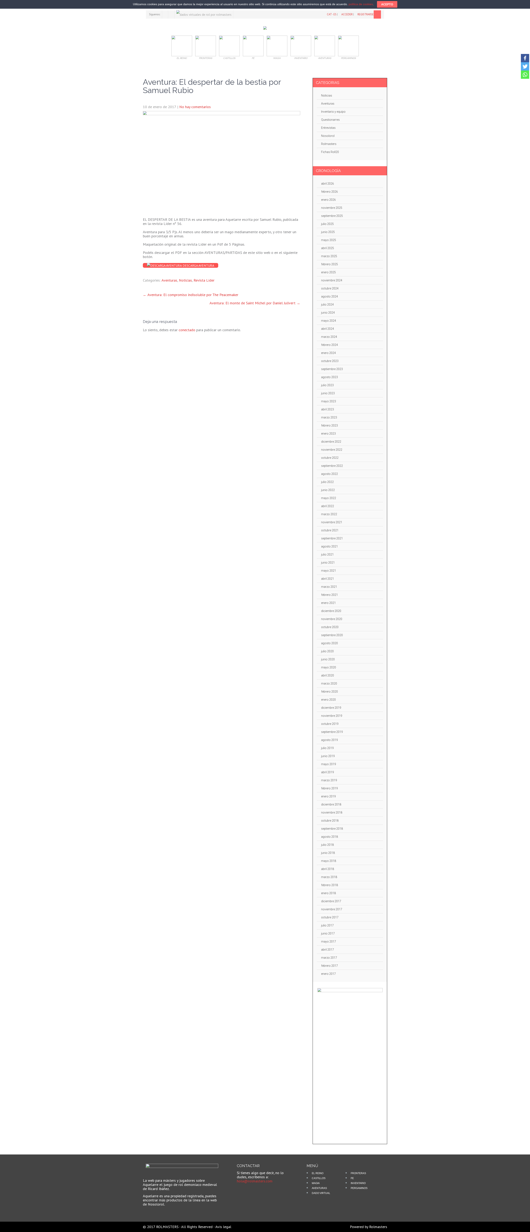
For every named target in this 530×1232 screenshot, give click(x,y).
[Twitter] (525, 66)
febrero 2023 (329, 425)
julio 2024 (327, 304)
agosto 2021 (329, 546)
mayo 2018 (328, 861)
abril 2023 (327, 409)
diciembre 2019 (331, 707)
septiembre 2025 (332, 215)
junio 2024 (328, 312)
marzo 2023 (329, 417)
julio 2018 (327, 844)
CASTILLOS (318, 1178)
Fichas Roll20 (330, 152)
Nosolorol (328, 135)
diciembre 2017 (331, 901)
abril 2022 (327, 506)
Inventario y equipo (333, 111)
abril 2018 (327, 869)
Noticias (185, 280)
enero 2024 (328, 353)
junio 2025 (328, 232)
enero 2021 (328, 603)
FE (352, 1178)
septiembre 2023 (332, 369)
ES (335, 14)
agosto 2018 (329, 836)
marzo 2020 (329, 683)
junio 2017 (328, 933)
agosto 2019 (329, 740)
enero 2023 (328, 433)
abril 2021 (327, 578)
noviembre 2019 (331, 715)
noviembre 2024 (331, 280)
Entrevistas (328, 127)
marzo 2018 (329, 877)
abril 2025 (327, 248)
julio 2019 (327, 748)
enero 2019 (328, 796)
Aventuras (169, 280)
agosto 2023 (329, 377)
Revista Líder (204, 280)
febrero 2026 (329, 191)
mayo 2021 (328, 570)
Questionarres (330, 119)
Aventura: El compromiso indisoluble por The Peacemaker (190, 294)
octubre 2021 (329, 530)
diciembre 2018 (331, 804)
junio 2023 (328, 393)
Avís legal (223, 1226)
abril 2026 (327, 183)
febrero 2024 (329, 345)
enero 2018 (328, 893)
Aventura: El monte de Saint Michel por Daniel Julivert (255, 303)
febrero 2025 (329, 264)
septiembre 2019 (332, 732)
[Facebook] (525, 58)
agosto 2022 (329, 474)
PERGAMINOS (359, 1188)
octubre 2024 (329, 288)
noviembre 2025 (331, 207)
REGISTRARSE (366, 14)
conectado (187, 329)
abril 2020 (327, 675)
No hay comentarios (195, 106)
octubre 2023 (329, 361)
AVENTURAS (319, 1188)
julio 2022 (327, 482)
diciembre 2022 (331, 441)
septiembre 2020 (332, 635)
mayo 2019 (328, 764)
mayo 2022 (328, 498)
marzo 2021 (329, 586)
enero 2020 (328, 699)
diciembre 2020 (331, 611)
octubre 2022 (329, 457)
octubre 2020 (329, 627)
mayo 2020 (328, 667)
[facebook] (165, 14)
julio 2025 (327, 224)
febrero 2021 (329, 594)
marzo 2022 (329, 514)
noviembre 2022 (331, 449)
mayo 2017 (328, 941)
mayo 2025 (328, 240)
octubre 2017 (329, 917)
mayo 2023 (328, 401)
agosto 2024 (329, 296)
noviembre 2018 (331, 812)
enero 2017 (328, 973)
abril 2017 (327, 949)
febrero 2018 (329, 885)
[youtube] (172, 14)
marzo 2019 (329, 780)
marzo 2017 (329, 957)
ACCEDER (347, 14)
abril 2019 (327, 772)
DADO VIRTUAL (321, 1193)
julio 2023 (327, 385)
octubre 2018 (329, 820)
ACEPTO (387, 4)
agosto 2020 (329, 643)
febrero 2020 (329, 691)
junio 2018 (328, 852)
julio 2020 (327, 651)
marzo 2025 (329, 256)
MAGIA (316, 1183)
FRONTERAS (358, 1173)
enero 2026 (328, 199)
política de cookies (361, 4)
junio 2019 (328, 756)
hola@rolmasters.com (254, 1181)
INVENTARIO (358, 1183)
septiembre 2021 (332, 538)
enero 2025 (328, 272)
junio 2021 (328, 562)
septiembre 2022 (332, 465)
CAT (329, 14)
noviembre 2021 (331, 522)
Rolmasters (328, 144)
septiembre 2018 (332, 828)
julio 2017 (327, 925)
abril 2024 (327, 328)
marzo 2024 (329, 336)
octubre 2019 (329, 723)
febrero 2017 (329, 965)
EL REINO (317, 1173)
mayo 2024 (328, 320)
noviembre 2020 (331, 619)
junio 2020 (328, 659)
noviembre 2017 (331, 909)
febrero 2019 (329, 788)
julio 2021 (327, 554)
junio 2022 (328, 490)
